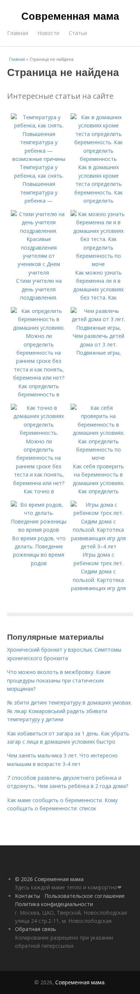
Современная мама (70, 16)
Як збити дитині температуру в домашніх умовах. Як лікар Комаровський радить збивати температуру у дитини (69, 711)
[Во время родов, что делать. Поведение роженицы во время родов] (39, 529)
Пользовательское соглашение (84, 895)
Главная (17, 33)
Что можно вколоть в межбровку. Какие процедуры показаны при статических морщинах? (59, 680)
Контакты (27, 895)
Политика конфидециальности (54, 904)
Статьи (78, 33)
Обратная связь (35, 929)
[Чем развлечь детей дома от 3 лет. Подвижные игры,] (99, 327)
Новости (48, 33)
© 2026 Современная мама (49, 879)
